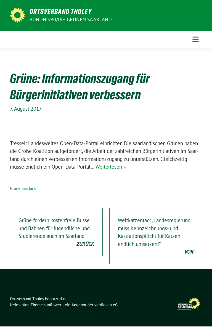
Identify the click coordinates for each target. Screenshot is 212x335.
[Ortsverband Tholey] (17, 14)
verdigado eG (106, 304)
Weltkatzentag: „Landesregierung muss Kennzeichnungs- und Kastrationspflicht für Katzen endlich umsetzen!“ (156, 236)
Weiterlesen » (111, 166)
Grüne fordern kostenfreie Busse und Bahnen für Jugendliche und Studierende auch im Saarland (56, 232)
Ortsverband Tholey (61, 11)
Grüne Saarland (23, 188)
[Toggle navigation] (195, 39)
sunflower (52, 304)
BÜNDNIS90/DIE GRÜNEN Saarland (71, 19)
